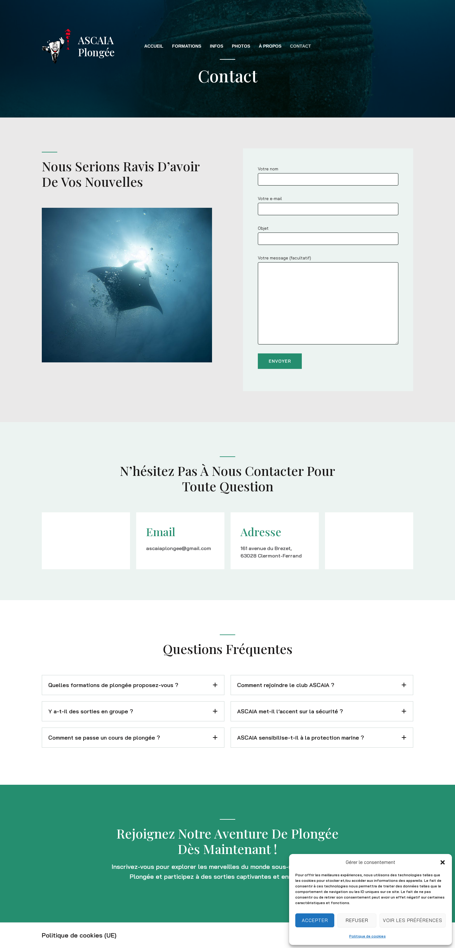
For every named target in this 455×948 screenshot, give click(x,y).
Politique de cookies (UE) (79, 935)
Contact (300, 46)
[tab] (133, 685)
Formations (186, 46)
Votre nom (268, 169)
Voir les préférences (412, 920)
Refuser (357, 920)
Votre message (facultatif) (284, 258)
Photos (241, 46)
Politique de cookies (367, 936)
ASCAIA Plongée (96, 46)
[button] (443, 862)
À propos (270, 46)
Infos (216, 46)
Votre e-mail (270, 198)
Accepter (315, 920)
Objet (263, 228)
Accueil (153, 46)
